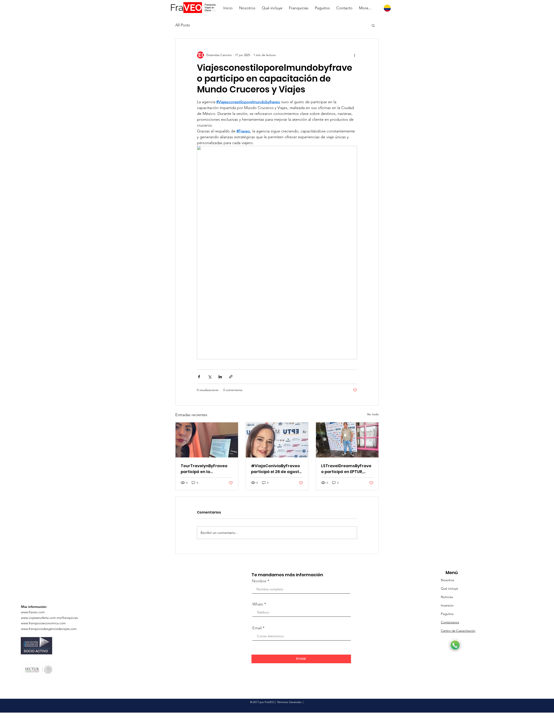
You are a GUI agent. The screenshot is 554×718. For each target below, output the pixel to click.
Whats (257, 604)
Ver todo (373, 414)
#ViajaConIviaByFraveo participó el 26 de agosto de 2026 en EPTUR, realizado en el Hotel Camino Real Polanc (276, 469)
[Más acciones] (354, 55)
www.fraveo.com (33, 612)
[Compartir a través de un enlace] (231, 377)
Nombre (259, 581)
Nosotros (447, 580)
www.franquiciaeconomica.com (43, 623)
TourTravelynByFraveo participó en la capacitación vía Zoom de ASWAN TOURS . (204, 469)
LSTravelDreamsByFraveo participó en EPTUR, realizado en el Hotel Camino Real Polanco (346, 469)
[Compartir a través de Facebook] (199, 377)
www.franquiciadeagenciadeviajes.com (49, 629)
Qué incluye (449, 588)
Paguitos (447, 614)
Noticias (447, 597)
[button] (373, 25)
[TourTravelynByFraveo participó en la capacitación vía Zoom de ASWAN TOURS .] (207, 439)
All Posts (182, 25)
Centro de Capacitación (458, 631)
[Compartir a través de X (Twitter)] (210, 377)
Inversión (447, 605)
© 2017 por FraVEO (262, 702)
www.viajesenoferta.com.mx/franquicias (49, 618)
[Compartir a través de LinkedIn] (220, 377)
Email (257, 628)
